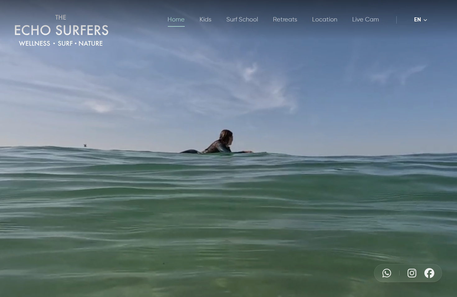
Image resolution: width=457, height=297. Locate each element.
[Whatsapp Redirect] (387, 273)
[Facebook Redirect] (429, 273)
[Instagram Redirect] (412, 273)
